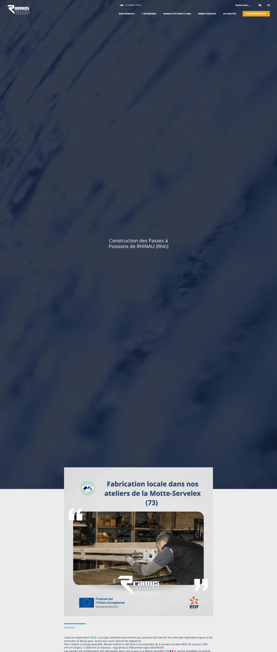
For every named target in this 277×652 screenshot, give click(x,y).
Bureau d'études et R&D (177, 13)
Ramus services (207, 13)
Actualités (229, 13)
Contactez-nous (256, 13)
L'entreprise (149, 13)
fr (268, 5)
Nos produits (127, 13)
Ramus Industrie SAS (117, 644)
